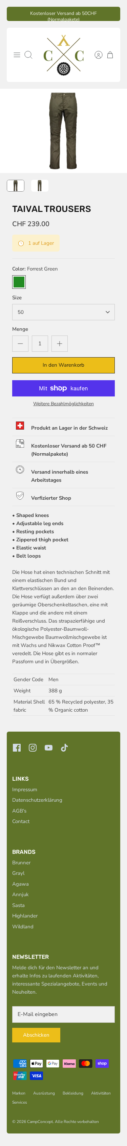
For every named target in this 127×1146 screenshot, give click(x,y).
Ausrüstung (44, 1093)
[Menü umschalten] (16, 54)
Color (35, 268)
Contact (20, 821)
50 (21, 312)
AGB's (19, 810)
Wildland (23, 926)
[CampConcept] (63, 55)
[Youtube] (49, 747)
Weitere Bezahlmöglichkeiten (63, 404)
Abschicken (36, 1035)
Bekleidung (73, 1093)
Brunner (21, 862)
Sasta (18, 905)
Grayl (18, 873)
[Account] (95, 54)
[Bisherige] (16, 14)
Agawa (20, 884)
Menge (20, 329)
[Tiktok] (64, 747)
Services (19, 1102)
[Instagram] (33, 747)
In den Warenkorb (63, 365)
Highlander (25, 915)
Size (17, 297)
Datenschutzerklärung (37, 800)
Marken (18, 1093)
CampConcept (40, 1121)
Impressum (24, 789)
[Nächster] (111, 14)
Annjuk (20, 894)
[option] (63, 131)
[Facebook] (17, 747)
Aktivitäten (101, 1093)
